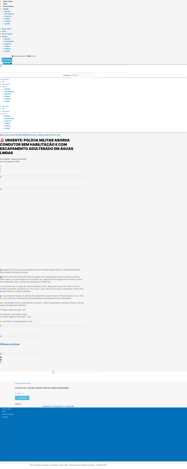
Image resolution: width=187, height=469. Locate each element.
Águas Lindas (7, 1)
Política (8, 21)
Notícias (34, 135)
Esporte (8, 16)
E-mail (18, 393)
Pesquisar (67, 75)
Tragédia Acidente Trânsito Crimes (48, 135)
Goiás (5, 4)
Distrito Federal (8, 6)
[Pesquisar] (99, 75)
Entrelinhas (9, 14)
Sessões (6, 9)
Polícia (7, 19)
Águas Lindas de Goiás (7, 135)
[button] (8, 166)
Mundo (7, 11)
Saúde (7, 24)
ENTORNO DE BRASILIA (22, 135)
